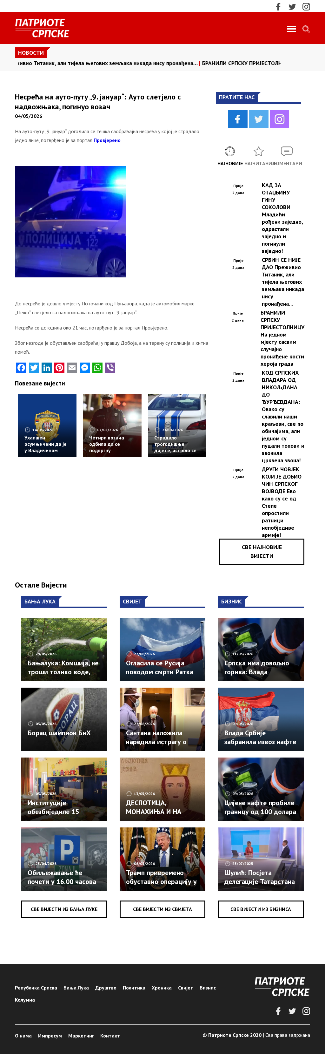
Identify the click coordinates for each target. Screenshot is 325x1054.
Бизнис (208, 987)
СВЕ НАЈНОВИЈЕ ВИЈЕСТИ (262, 551)
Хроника (162, 987)
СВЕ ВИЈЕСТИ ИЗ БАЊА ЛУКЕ (64, 909)
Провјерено (107, 140)
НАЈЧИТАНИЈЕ (258, 163)
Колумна (25, 999)
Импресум (50, 1035)
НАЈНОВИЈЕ (230, 163)
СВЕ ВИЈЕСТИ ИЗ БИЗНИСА (260, 909)
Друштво (105, 987)
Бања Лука (76, 987)
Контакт (110, 1035)
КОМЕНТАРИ (287, 163)
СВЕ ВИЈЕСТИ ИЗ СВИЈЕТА (162, 909)
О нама (23, 1035)
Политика (134, 987)
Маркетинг (81, 1035)
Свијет (185, 987)
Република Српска (36, 987)
